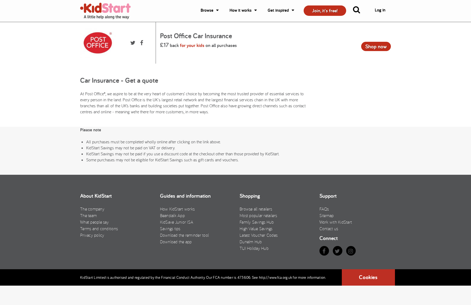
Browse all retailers (256, 209)
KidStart (108, 11)
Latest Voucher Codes (258, 235)
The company (92, 209)
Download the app (176, 241)
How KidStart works (177, 209)
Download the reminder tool (184, 235)
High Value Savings (256, 228)
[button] (359, 11)
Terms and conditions (99, 228)
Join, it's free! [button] (325, 10)
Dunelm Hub (251, 241)
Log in (380, 10)
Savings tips (170, 228)
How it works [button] (241, 10)
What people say (94, 222)
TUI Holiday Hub (254, 248)
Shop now (376, 46)
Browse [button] (207, 10)
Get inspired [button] (278, 10)
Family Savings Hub (257, 222)
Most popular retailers (258, 215)
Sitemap (326, 215)
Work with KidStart (335, 222)
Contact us (328, 228)
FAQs (324, 209)
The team (88, 215)
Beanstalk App (172, 215)
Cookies (368, 277)
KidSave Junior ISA (177, 222)
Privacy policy (92, 235)
